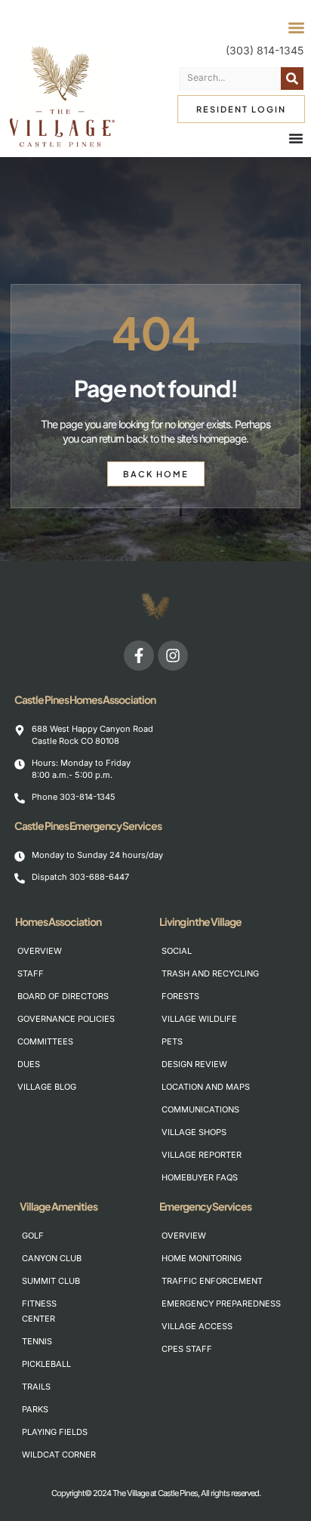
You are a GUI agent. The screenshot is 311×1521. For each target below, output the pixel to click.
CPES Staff (179, 1349)
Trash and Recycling (179, 973)
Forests (179, 996)
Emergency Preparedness (179, 1303)
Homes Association (58, 921)
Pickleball (39, 1364)
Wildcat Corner (39, 1454)
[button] (296, 28)
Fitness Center (39, 1311)
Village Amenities (58, 1206)
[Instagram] (173, 655)
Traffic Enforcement (179, 1281)
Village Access (179, 1326)
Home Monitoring (179, 1258)
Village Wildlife (179, 1018)
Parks (35, 1409)
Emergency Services (205, 1206)
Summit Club (39, 1281)
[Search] (292, 78)
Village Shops (179, 1132)
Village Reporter (202, 1154)
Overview (35, 951)
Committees (35, 1041)
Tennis (37, 1341)
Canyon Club (39, 1258)
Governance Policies (35, 1018)
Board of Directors (35, 996)
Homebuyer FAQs (179, 1177)
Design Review (179, 1064)
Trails (36, 1386)
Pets (172, 1041)
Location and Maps (179, 1086)
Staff (30, 973)
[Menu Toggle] (295, 138)
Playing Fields (39, 1432)
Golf (33, 1235)
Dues (28, 1064)
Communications (179, 1109)
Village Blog (35, 1086)
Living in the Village (200, 921)
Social (177, 951)
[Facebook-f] (139, 655)
